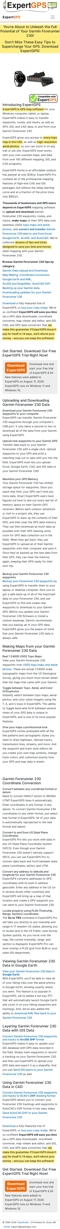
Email (7, 1226)
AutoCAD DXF (41, 283)
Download (9, 303)
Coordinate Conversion (34, 275)
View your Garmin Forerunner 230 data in (28, 973)
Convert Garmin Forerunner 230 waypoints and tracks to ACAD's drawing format (29, 1094)
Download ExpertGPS (16, 367)
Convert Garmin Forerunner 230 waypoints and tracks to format (29, 1038)
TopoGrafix (22, 1222)
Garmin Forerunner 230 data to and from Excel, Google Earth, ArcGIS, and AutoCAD (29, 233)
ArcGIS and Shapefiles (16, 283)
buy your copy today (34, 307)
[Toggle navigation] (52, 17)
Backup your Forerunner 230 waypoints (27, 581)
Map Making (10, 275)
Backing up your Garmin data (20, 288)
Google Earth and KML (16, 279)
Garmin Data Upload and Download (24, 270)
